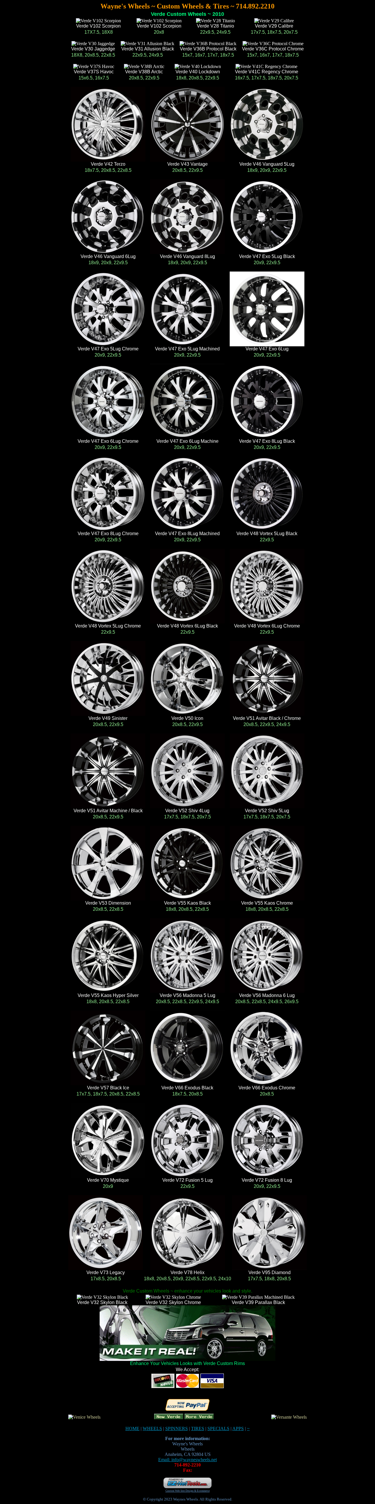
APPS (238, 1428)
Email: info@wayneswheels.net (187, 1459)
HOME (132, 1428)
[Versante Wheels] (289, 1417)
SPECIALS (218, 1428)
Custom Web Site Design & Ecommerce (188, 1490)
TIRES (197, 1428)
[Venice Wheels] (84, 1417)
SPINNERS (176, 1428)
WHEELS (152, 1428)
